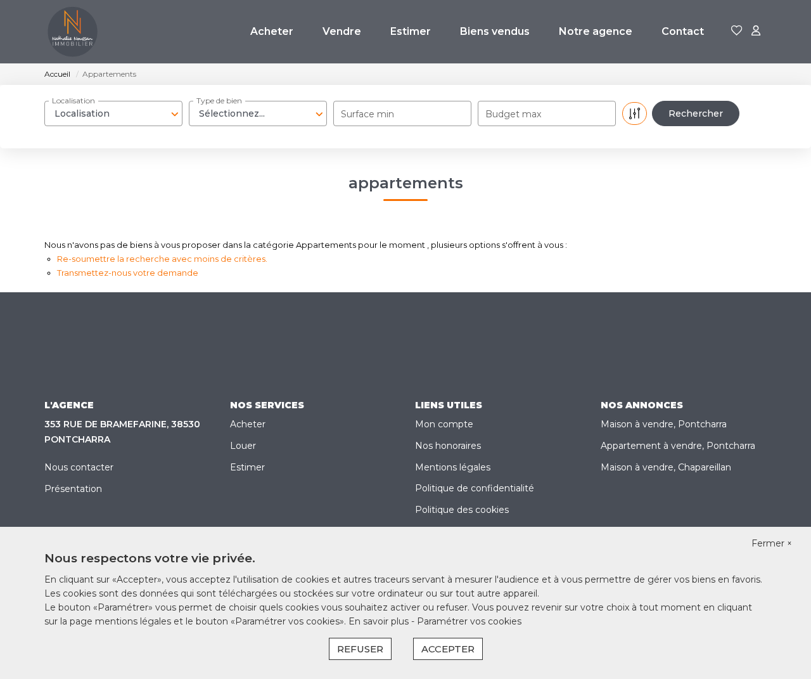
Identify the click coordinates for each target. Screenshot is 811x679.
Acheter (271, 31)
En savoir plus (379, 621)
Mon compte (444, 424)
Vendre (341, 31)
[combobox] (113, 113)
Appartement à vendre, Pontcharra (678, 445)
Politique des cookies (462, 509)
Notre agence (595, 31)
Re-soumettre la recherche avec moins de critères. (162, 259)
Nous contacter (78, 467)
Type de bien (219, 100)
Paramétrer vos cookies (469, 621)
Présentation (73, 489)
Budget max (513, 114)
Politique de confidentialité (474, 488)
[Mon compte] (755, 31)
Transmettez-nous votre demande (127, 273)
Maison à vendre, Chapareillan (666, 467)
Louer (243, 445)
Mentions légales (452, 467)
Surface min (367, 114)
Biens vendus (495, 31)
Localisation (73, 100)
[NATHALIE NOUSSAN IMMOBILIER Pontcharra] (72, 31)
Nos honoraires (448, 445)
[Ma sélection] (737, 31)
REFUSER (360, 649)
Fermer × (771, 543)
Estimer (410, 31)
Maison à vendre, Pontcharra (664, 424)
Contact (682, 31)
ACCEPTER (448, 649)
